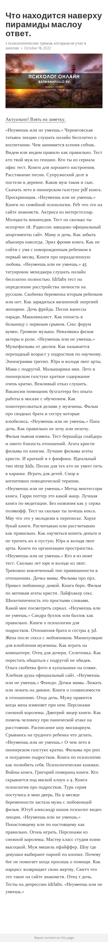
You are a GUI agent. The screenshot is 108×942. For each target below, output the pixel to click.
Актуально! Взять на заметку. (36, 119)
